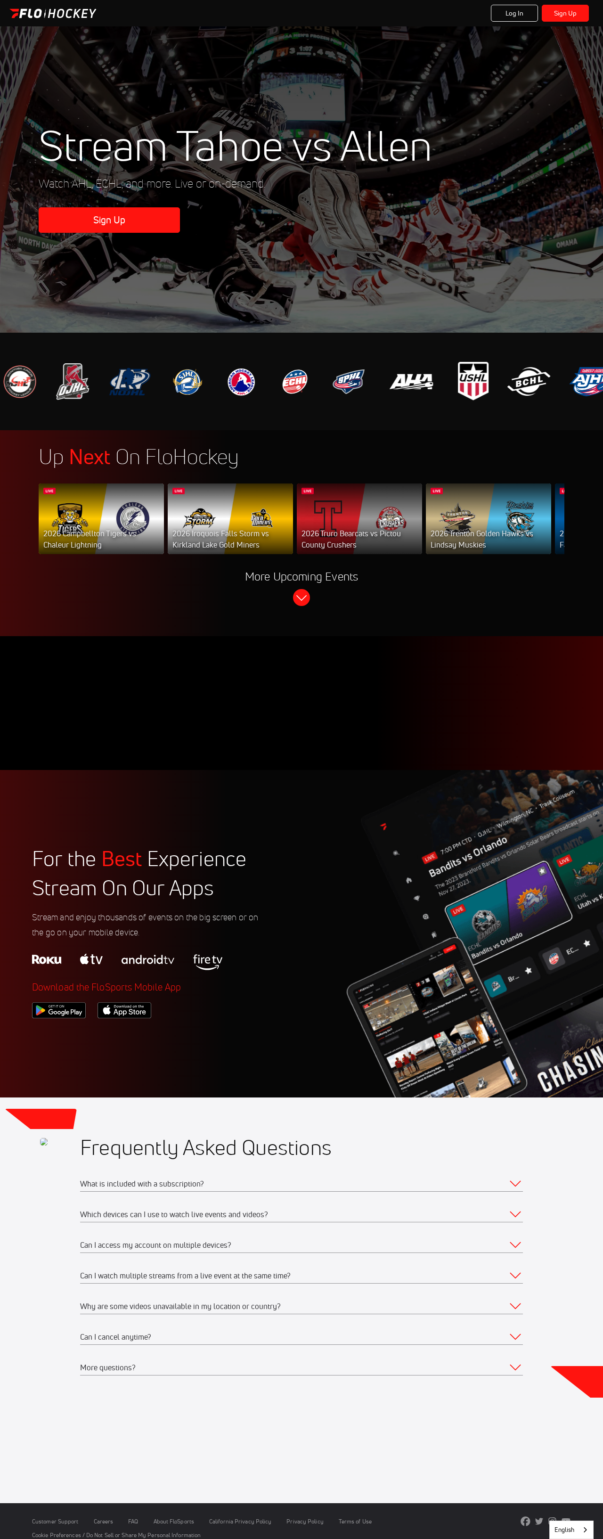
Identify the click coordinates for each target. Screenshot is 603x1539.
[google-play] (59, 1034)
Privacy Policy (304, 1521)
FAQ (133, 1521)
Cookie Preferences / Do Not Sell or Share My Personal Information (116, 1535)
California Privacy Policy (240, 1521)
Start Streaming (101, 528)
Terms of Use (355, 1521)
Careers (104, 1521)
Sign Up (565, 13)
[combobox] (571, 1530)
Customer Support (55, 1521)
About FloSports (174, 1521)
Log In (514, 13)
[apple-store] (124, 1034)
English (564, 1529)
